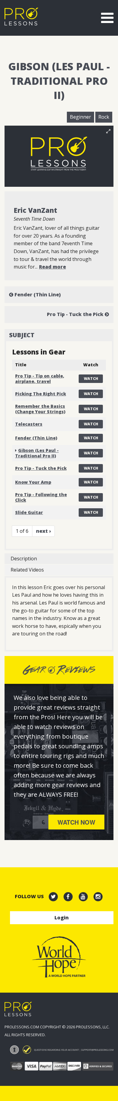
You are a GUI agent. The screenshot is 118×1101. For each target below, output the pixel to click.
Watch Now (76, 822)
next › (43, 531)
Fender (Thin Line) (37, 294)
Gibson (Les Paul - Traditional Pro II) (37, 453)
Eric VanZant (35, 210)
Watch (91, 378)
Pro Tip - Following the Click (41, 497)
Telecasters (28, 424)
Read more (52, 266)
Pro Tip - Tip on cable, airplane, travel (39, 378)
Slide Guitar (29, 512)
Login (61, 917)
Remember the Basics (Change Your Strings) (40, 408)
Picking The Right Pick (40, 394)
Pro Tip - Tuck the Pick (76, 314)
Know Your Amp (33, 482)
